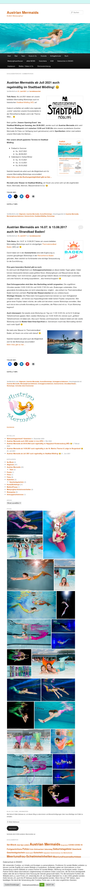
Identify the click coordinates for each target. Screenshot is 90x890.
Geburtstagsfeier (62, 849)
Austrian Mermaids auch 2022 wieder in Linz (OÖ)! (25, 441)
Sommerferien (29, 216)
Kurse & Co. (33, 56)
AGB (52, 61)
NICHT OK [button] (50, 885)
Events (9, 472)
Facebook (10, 427)
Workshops (51, 216)
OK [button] (42, 885)
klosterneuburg (55, 853)
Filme (9, 474)
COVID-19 (78, 844)
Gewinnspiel (29, 853)
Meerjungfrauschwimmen (15, 216)
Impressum (11, 66)
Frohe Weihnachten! (36, 849)
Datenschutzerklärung (30, 885)
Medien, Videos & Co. (26, 66)
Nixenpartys (11, 492)
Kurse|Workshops (46, 214)
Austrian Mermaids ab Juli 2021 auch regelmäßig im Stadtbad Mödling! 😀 (34, 453)
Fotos (9, 477)
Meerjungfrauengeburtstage (67, 856)
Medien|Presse (12, 487)
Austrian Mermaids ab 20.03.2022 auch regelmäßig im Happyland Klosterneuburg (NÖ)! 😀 (39, 443)
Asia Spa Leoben (23, 845)
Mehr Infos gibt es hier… (16, 344)
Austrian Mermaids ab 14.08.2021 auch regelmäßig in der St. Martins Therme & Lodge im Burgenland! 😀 (45, 448)
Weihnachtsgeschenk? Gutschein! (19, 438)
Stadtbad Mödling (40, 216)
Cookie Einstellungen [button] (12, 885)
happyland (46, 853)
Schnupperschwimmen (60, 381)
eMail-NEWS (30, 61)
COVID (71, 844)
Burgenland (64, 845)
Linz (61, 853)
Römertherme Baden (46, 255)
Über (16, 56)
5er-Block (10, 462)
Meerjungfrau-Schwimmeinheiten (19, 489)
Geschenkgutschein (16, 482)
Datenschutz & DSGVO (65, 61)
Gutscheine (43, 61)
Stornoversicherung (44, 66)
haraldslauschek (35, 91)
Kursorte (44, 56)
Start (9, 56)
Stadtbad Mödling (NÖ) (25, 102)
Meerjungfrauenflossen (15, 61)
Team (23, 56)
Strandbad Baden (70, 384)
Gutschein (10, 479)
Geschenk (76, 849)
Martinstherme (68, 853)
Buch (66, 56)
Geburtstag (48, 849)
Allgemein (22, 214)
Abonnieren (12, 828)
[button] (25, 522)
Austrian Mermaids (23, 12)
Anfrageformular (55, 56)
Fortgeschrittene (14, 849)
